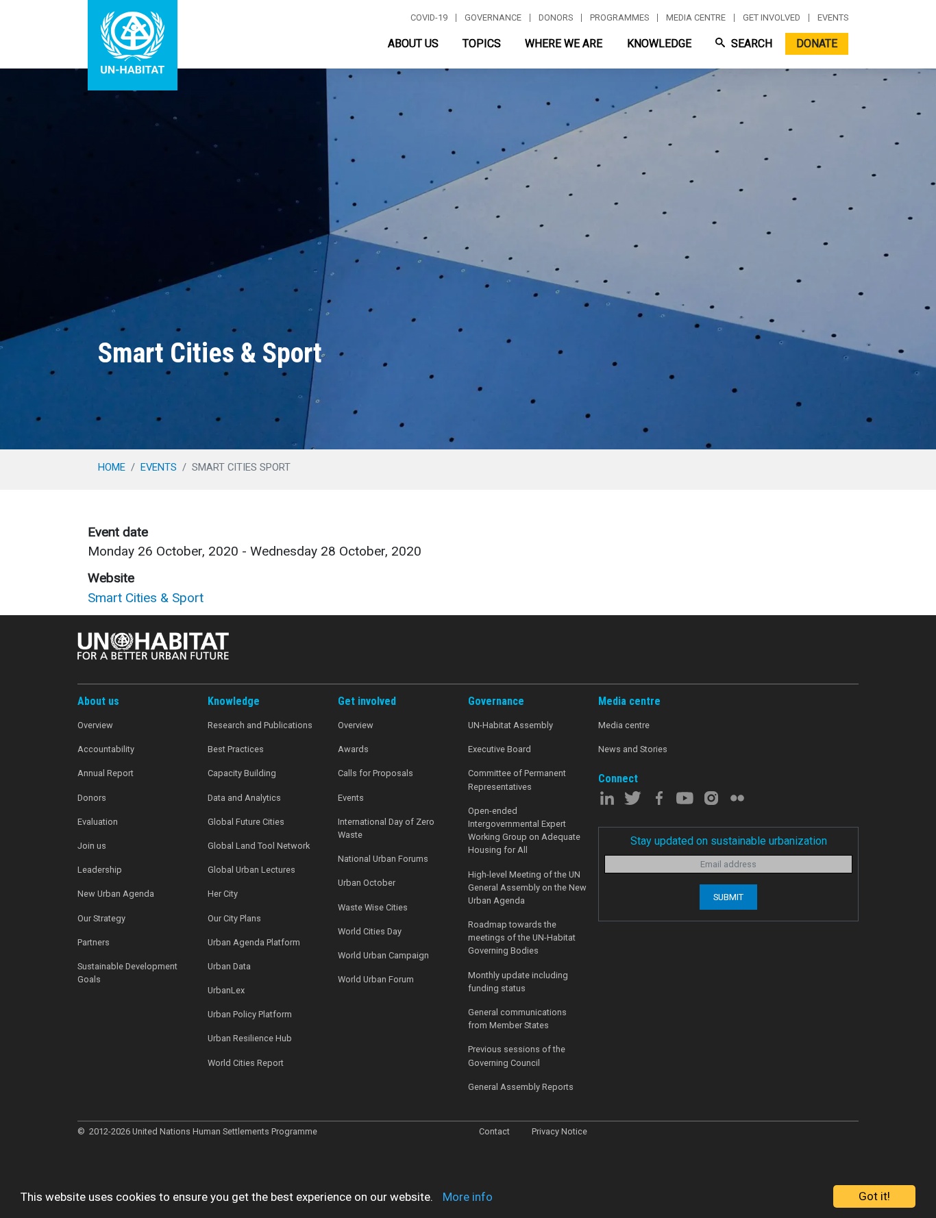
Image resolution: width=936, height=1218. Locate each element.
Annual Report (105, 773)
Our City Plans (234, 918)
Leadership (99, 870)
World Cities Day (370, 931)
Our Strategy (101, 918)
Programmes (619, 18)
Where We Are (563, 43)
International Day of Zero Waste (386, 828)
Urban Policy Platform (250, 1014)
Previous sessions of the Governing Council (516, 1055)
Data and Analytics (244, 798)
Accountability (105, 749)
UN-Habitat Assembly (510, 725)
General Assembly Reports (521, 1087)
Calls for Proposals (375, 773)
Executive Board (499, 749)
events (158, 467)
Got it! (874, 1196)
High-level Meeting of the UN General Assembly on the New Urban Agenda (527, 887)
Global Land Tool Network (259, 846)
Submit (728, 897)
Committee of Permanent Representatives (517, 779)
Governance (493, 18)
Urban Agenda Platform (254, 942)
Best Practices (236, 749)
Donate (816, 43)
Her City (223, 893)
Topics (482, 43)
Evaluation (97, 822)
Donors (556, 18)
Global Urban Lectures (251, 870)
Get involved (771, 18)
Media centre (696, 18)
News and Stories (632, 749)
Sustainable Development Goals (127, 972)
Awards (353, 749)
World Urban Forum (376, 979)
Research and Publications (260, 725)
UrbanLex (226, 990)
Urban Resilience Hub (250, 1038)
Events (832, 18)
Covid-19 (428, 18)
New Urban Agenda (115, 893)
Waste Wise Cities (373, 907)
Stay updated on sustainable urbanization (728, 840)
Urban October (366, 883)
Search (750, 43)
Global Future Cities (246, 822)
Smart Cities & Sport (146, 598)
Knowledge (659, 43)
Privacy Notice (559, 1131)
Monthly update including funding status (518, 981)
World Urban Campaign (383, 955)
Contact (494, 1131)
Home (111, 467)
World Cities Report (246, 1063)
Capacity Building (242, 773)
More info (468, 1197)
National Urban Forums (383, 859)
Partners (93, 942)
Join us (91, 846)
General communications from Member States (517, 1018)
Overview (95, 725)
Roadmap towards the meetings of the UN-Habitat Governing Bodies (522, 937)
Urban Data (229, 966)
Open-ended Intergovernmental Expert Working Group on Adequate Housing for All (524, 831)
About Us (413, 43)
